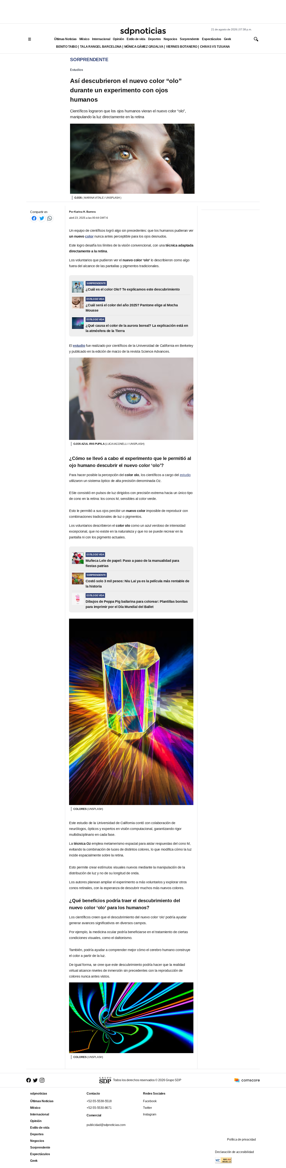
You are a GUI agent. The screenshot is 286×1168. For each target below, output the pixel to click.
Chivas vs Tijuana (215, 46)
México (84, 39)
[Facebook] (34, 218)
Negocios (170, 39)
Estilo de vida (136, 39)
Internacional (101, 39)
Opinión (118, 39)
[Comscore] (247, 1080)
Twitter (147, 1107)
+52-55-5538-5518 (99, 1101)
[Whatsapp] (50, 218)
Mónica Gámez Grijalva (143, 46)
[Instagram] (42, 1080)
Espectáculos (211, 39)
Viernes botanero (181, 46)
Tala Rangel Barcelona (101, 46)
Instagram (149, 1114)
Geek (227, 39)
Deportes (154, 39)
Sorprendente (189, 39)
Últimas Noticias (65, 39)
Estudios (76, 69)
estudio (185, 475)
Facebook (149, 1101)
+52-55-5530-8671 (99, 1107)
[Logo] (143, 31)
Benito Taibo (66, 46)
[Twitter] (42, 218)
